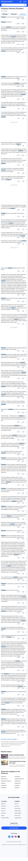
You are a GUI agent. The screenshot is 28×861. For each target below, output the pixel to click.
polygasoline (18, 783)
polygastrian (4, 785)
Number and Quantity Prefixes (16, 755)
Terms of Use (17, 815)
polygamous (17, 781)
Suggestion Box (18, 817)
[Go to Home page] (6, 1)
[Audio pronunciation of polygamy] (2, 11)
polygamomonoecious (6, 781)
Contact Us (17, 806)
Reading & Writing (5, 817)
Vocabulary (3, 813)
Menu (25, 1)
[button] (20, 1)
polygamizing (4, 778)
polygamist (3, 776)
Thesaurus (3, 806)
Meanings (5, 14)
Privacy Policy (17, 808)
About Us (16, 803)
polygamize (17, 776)
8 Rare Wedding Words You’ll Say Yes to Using (17, 762)
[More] (26, 18)
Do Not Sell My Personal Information (14, 841)
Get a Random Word (14, 828)
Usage (2, 815)
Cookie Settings (18, 813)
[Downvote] (23, 18)
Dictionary (3, 803)
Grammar (3, 810)
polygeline (17, 787)
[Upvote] (19, 18)
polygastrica (4, 787)
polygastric (17, 785)
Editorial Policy (18, 810)
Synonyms (13, 14)
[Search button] (25, 5)
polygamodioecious (19, 778)
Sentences (22, 14)
